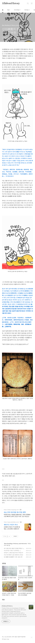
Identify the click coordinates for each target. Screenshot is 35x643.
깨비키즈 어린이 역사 (11, 525)
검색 (28, 3)
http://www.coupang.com (11, 509)
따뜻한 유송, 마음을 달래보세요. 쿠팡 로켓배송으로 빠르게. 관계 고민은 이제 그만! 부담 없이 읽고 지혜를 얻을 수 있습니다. (17, 515)
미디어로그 (17, 10)
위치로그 (27, 10)
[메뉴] (31, 3)
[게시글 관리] (9, 536)
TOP (31, 637)
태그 (8, 10)
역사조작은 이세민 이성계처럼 (11, 550)
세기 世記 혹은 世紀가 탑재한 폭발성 (13, 548)
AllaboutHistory (11, 3)
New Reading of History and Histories (15, 543)
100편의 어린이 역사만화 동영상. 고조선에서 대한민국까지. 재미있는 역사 (12, 528)
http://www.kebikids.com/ (11, 522)
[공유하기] (7, 536)
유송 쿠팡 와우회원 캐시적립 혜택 (15, 512)
